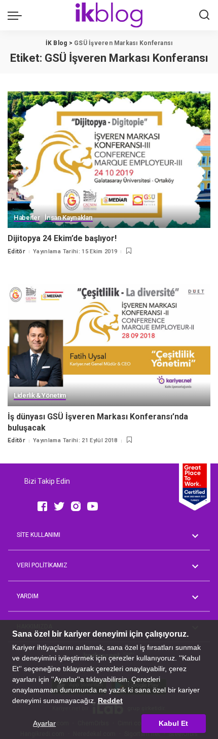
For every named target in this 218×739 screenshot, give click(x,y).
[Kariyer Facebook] (42, 506)
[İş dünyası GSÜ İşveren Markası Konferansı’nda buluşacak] (109, 337)
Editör (16, 251)
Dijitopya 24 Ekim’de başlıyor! (62, 238)
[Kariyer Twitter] (59, 506)
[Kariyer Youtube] (92, 506)
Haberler (27, 217)
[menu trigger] (17, 15)
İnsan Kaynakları (69, 217)
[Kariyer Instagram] (75, 506)
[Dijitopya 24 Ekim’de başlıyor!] (109, 159)
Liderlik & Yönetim (40, 395)
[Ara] (204, 15)
